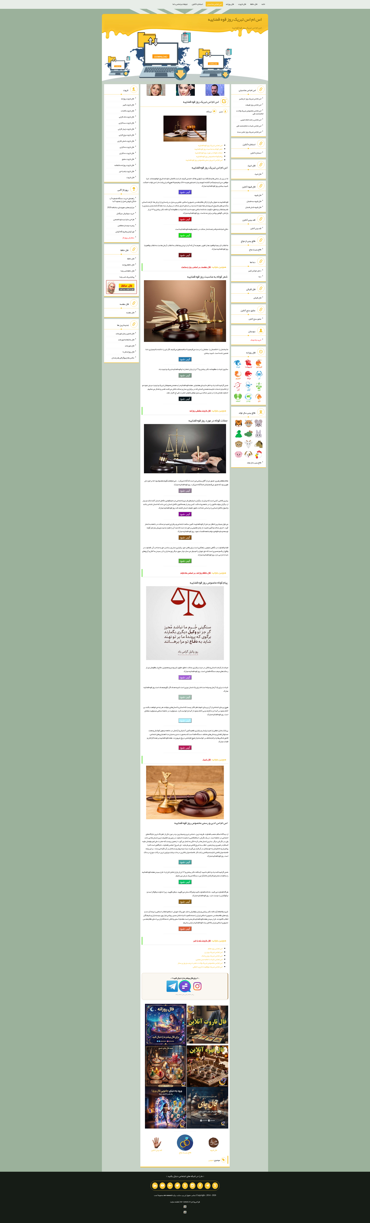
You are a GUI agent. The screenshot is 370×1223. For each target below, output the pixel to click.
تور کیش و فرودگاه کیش (124, 231)
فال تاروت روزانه (127, 99)
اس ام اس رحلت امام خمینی (250, 120)
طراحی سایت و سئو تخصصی (123, 219)
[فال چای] (207, 1108)
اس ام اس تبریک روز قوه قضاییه (235, 19)
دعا (260, 277)
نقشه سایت (174, 1202)
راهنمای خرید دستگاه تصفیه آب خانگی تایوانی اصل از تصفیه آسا (123, 199)
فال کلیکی (257, 298)
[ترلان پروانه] (185, 91)
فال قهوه (258, 195)
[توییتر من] (177, 1185)
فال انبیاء (257, 174)
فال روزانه (230, 4)
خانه (263, 4)
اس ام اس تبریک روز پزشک (211, 956)
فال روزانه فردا (128, 352)
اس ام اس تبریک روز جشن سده (249, 132)
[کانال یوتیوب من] (162, 1185)
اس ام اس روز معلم (215, 948)
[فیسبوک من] (200, 1185)
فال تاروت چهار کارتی (126, 129)
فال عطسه (130, 312)
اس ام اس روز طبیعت (253, 105)
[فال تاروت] (207, 1025)
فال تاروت (242, 4)
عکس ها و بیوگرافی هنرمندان (123, 358)
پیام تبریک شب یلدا (126, 277)
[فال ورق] (165, 1108)
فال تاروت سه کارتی (126, 123)
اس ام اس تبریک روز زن (213, 952)
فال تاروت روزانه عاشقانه (124, 165)
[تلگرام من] (207, 1185)
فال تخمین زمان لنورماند (125, 333)
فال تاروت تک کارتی (126, 117)
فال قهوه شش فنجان (253, 207)
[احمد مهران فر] (215, 91)
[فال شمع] (165, 1067)
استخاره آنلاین (197, 4)
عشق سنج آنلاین (255, 319)
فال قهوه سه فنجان (254, 201)
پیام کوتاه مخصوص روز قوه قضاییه (209, 156)
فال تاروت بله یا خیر (126, 171)
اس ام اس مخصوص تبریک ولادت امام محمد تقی (249, 112)
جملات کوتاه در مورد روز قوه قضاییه (208, 153)
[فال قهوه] (207, 1067)
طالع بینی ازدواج (255, 249)
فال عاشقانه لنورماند (126, 340)
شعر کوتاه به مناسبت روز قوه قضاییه (208, 149)
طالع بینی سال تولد (254, 463)
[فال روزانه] (165, 1025)
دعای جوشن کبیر (254, 270)
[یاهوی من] (215, 1185)
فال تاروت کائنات (127, 111)
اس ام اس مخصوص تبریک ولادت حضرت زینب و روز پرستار (200, 963)
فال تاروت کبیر (128, 105)
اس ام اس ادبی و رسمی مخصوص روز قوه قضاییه (204, 160)
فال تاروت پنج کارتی (126, 135)
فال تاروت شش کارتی (125, 141)
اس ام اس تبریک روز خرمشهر (250, 99)
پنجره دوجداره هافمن (126, 225)
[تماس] (185, 1185)
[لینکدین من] (155, 1185)
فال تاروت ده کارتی (126, 153)
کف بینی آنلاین (255, 228)
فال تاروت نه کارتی (127, 147)
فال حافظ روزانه (128, 265)
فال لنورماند (129, 346)
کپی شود (185, 192)
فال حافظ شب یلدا (127, 271)
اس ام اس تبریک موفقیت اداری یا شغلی (207, 967)
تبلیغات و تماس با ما (180, 4)
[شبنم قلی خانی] (156, 91)
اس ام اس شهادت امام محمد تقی (248, 126)
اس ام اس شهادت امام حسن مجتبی (209, 959)
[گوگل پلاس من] (170, 1185)
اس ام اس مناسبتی (214, 4)
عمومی (211, 1160)
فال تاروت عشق (128, 159)
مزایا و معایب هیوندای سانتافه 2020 (120, 207)
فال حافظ (253, 4)
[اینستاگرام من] (192, 1185)
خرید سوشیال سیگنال (125, 213)
